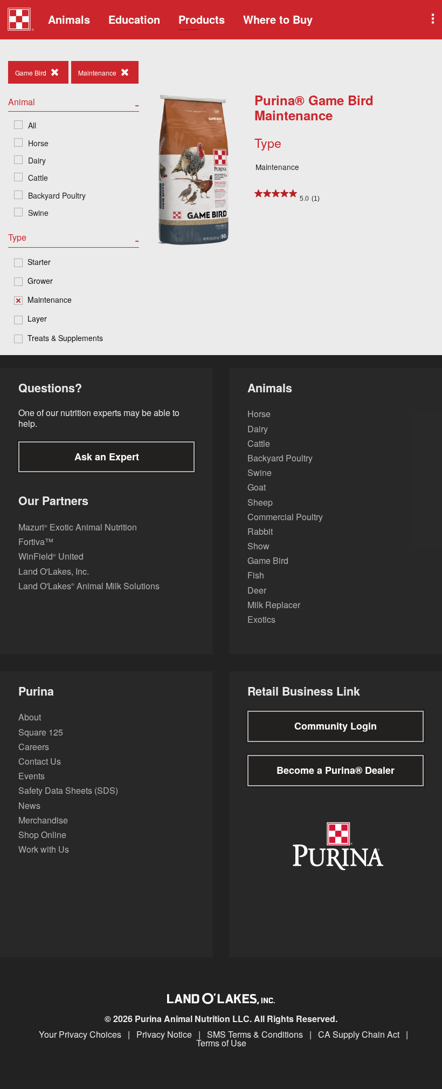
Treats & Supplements (65, 337)
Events (31, 776)
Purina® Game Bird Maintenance (314, 108)
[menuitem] (19, 19)
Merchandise (43, 820)
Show (258, 546)
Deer (256, 590)
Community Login (335, 726)
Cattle (258, 443)
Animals (69, 19)
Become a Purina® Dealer (336, 770)
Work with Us (43, 849)
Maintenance (49, 299)
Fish (255, 575)
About (29, 717)
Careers (33, 746)
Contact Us (39, 761)
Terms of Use (221, 1043)
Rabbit (260, 531)
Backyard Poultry (280, 458)
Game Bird (267, 560)
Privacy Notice (164, 1034)
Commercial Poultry (285, 517)
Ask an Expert (106, 457)
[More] (432, 19)
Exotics (261, 619)
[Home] (20, 20)
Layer (37, 318)
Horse (259, 413)
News (29, 805)
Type (267, 142)
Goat (256, 487)
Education (134, 19)
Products (201, 19)
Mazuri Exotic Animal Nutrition (77, 527)
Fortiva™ (35, 541)
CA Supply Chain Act (358, 1034)
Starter (39, 261)
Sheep (260, 502)
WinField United (51, 556)
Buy (278, 19)
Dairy (257, 429)
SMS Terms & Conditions (255, 1034)
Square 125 (40, 732)
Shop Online (42, 834)
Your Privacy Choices (80, 1034)
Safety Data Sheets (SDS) (68, 790)
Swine (259, 472)
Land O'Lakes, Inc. (53, 571)
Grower (40, 280)
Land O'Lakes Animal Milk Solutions (89, 586)
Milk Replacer (273, 604)
